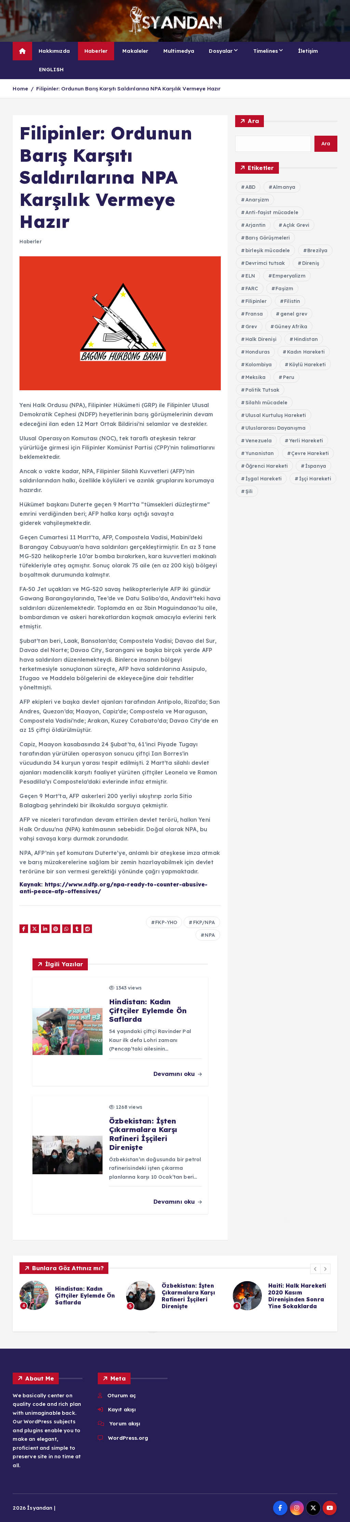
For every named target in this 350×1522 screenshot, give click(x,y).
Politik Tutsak (262, 390)
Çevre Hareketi (310, 453)
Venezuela (258, 441)
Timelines (265, 51)
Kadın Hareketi (306, 352)
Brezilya (317, 250)
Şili (249, 491)
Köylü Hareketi (307, 364)
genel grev (294, 314)
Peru (289, 377)
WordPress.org (128, 1438)
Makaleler (135, 51)
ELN (250, 276)
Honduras (257, 352)
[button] (315, 1269)
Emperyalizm (289, 276)
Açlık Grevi (296, 225)
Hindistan (306, 339)
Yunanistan (259, 453)
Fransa (254, 314)
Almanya (284, 187)
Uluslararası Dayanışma (275, 428)
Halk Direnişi (261, 339)
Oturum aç (121, 1395)
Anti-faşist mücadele (271, 212)
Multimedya (178, 51)
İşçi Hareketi (315, 479)
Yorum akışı (124, 1423)
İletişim (308, 51)
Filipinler (256, 301)
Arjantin (255, 225)
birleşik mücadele (267, 250)
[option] (68, 1295)
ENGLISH (51, 69)
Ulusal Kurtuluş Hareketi (275, 415)
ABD (250, 187)
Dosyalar (221, 51)
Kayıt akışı (122, 1409)
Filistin (292, 301)
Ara (253, 120)
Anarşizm (257, 200)
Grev (251, 326)
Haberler (96, 51)
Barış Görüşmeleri (267, 238)
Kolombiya (258, 364)
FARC (251, 288)
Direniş (310, 263)
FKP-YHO (166, 922)
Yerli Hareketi (306, 441)
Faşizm (284, 288)
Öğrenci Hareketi (266, 466)
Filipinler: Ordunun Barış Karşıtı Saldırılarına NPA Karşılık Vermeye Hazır (128, 88)
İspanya (315, 466)
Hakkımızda (54, 51)
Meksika (255, 377)
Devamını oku (175, 1073)
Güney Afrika (290, 326)
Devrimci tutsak (265, 263)
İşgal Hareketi (263, 479)
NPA (210, 935)
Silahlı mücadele (266, 403)
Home (20, 88)
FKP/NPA (204, 922)
